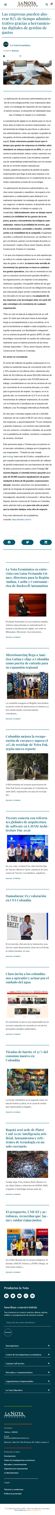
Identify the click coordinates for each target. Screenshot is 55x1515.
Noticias (15, 51)
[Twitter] (13, 1296)
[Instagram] (26, 1296)
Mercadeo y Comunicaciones (19, 1372)
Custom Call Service (15, 1363)
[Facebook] (6, 1296)
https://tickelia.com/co (21, 519)
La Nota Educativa (14, 1390)
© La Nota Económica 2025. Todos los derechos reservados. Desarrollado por (27, 1509)
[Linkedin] (32, 1296)
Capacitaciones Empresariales (19, 1381)
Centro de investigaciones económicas (23, 1354)
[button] (5, 4)
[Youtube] (19, 1296)
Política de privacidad (12, 1494)
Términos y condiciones (13, 1489)
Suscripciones (12, 1345)
